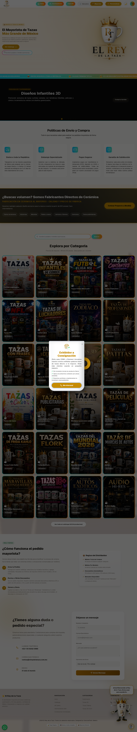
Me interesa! (68, 385)
